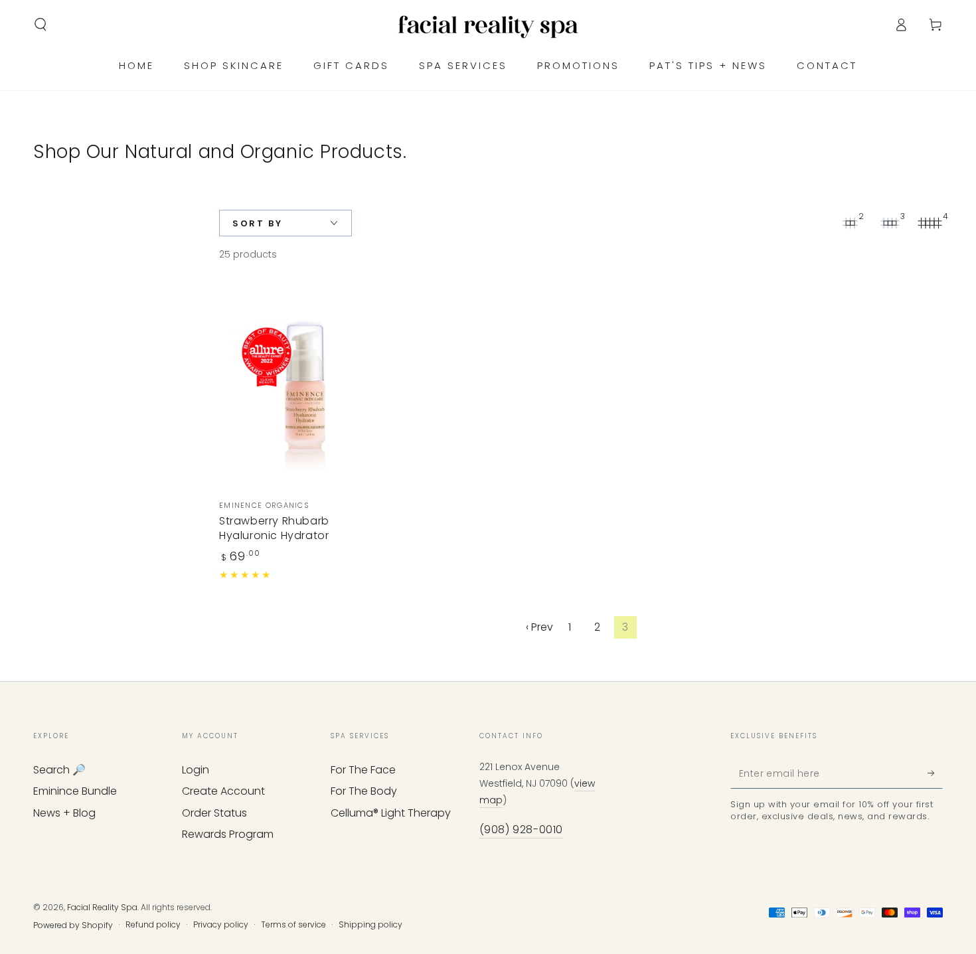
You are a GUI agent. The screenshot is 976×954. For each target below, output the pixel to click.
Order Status (214, 813)
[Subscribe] (935, 773)
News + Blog (64, 813)
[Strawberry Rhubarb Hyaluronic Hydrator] (302, 387)
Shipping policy (370, 924)
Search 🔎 (59, 769)
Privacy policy (220, 924)
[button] (40, 24)
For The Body (364, 791)
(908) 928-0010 (521, 829)
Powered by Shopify (73, 925)
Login (195, 769)
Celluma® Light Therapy (391, 813)
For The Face (363, 769)
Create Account (223, 791)
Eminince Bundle (75, 791)
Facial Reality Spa (102, 907)
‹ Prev (539, 627)
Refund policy (153, 924)
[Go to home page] (488, 24)
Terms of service (293, 924)
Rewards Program (228, 834)
